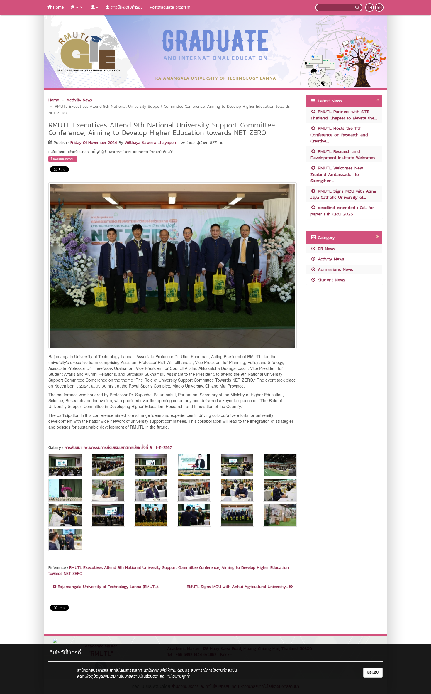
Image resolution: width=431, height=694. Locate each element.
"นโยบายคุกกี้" (179, 676)
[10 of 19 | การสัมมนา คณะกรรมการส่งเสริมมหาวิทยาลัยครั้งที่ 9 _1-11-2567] (194, 490)
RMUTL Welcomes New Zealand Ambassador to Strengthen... (336, 174)
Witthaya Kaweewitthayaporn (151, 142)
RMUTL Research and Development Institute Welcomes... (344, 154)
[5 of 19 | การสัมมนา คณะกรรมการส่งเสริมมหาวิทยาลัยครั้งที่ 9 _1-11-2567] (237, 465)
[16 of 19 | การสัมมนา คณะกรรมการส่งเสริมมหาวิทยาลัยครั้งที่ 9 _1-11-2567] (194, 514)
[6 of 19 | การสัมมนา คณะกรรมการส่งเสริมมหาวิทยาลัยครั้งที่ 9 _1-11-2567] (280, 465)
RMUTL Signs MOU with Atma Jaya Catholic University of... (343, 194)
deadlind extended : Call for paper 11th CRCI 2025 (342, 210)
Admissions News (334, 269)
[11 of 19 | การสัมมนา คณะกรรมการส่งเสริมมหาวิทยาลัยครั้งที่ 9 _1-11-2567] (237, 490)
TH (370, 7)
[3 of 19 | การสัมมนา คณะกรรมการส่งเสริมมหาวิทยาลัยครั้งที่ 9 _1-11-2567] (151, 465)
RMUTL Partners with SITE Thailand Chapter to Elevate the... (343, 114)
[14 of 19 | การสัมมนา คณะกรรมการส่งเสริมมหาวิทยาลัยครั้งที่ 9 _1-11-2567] (108, 514)
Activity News (330, 258)
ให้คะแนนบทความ (62, 158)
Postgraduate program (170, 7)
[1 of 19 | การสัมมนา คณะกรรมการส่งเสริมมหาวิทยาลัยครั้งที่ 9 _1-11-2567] (65, 465)
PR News (325, 248)
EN (379, 7)
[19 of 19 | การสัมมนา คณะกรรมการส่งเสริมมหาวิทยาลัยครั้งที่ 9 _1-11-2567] (65, 539)
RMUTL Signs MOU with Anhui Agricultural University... (238, 587)
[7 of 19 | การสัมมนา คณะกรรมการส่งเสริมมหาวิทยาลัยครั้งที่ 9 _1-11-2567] (65, 490)
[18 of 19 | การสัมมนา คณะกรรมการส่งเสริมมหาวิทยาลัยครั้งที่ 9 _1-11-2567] (280, 514)
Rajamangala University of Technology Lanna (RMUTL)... (107, 587)
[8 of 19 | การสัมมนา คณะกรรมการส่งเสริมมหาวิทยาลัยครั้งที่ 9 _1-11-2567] (108, 490)
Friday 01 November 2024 (93, 142)
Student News (330, 279)
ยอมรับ (373, 672)
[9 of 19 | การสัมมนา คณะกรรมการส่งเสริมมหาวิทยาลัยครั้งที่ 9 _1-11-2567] (151, 490)
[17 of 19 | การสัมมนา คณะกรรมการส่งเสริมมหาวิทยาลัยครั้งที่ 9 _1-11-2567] (237, 514)
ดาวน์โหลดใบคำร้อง (126, 7)
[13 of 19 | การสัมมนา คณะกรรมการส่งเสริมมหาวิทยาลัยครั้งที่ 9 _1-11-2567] (65, 514)
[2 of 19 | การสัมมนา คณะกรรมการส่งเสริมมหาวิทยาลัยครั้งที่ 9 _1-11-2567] (108, 465)
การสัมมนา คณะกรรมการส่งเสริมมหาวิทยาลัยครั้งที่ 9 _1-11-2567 (118, 447)
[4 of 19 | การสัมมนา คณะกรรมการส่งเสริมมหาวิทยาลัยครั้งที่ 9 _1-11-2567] (194, 465)
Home (58, 7)
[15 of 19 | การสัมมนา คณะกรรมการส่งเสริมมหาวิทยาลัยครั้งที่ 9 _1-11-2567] (151, 514)
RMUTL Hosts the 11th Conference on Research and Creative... (339, 134)
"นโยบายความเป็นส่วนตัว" (138, 676)
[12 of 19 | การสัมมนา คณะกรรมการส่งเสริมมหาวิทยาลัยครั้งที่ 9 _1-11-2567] (280, 490)
